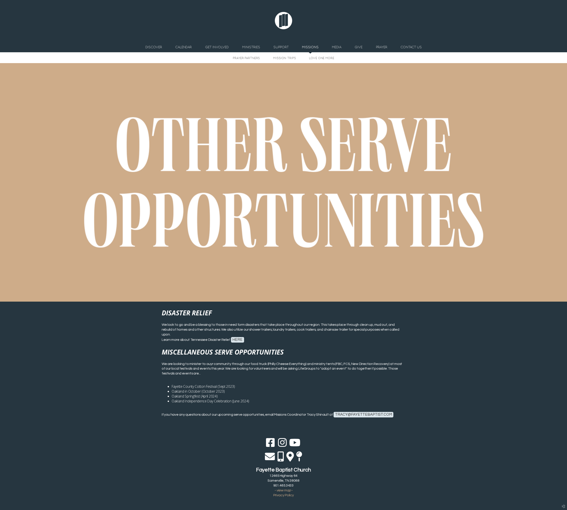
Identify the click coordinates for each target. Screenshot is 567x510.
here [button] (237, 339)
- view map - (283, 490)
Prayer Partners (246, 58)
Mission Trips (284, 58)
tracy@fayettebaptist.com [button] (363, 414)
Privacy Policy (283, 495)
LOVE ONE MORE (321, 58)
